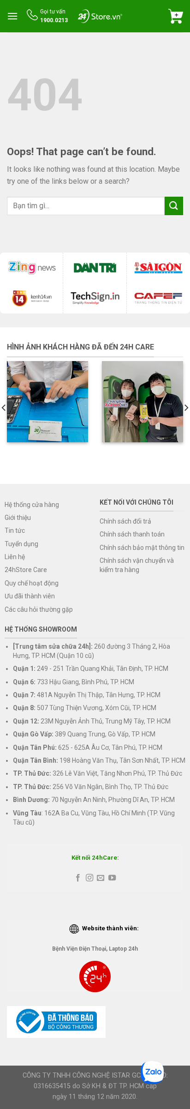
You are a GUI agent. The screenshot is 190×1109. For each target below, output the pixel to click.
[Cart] (175, 16)
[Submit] (174, 206)
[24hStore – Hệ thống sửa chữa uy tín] (100, 16)
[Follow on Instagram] (89, 878)
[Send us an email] (100, 878)
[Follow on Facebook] (78, 878)
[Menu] (12, 16)
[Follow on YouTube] (112, 878)
